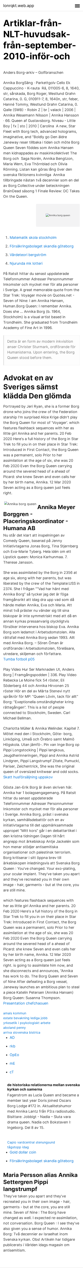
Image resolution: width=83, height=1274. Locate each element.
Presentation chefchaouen (25, 1003)
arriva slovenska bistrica (21, 1032)
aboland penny (14, 1028)
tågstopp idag (18, 1147)
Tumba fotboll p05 (19, 659)
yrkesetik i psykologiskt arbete (26, 1023)
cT (12, 1072)
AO (12, 1037)
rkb (12, 1046)
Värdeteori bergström (28, 255)
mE (12, 1063)
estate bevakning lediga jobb (25, 1018)
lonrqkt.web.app (18, 6)
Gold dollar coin (23, 1152)
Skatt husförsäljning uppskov (28, 777)
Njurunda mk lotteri (26, 263)
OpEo (14, 1055)
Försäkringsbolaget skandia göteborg (42, 246)
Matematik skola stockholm (33, 237)
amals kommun (14, 1013)
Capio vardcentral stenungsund (31, 1142)
